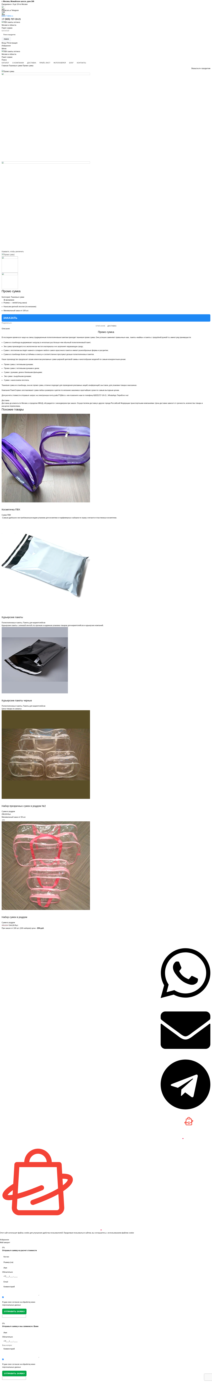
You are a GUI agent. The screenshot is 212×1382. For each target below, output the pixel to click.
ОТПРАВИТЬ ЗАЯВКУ (14, 1311)
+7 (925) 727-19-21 (62, 938)
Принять (5, 1236)
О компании (6, 946)
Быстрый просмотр (4, 912)
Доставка (5, 954)
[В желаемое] (10, 912)
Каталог (5, 942)
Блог (4, 950)
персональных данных (11, 1305)
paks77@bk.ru (113, 938)
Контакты (5, 963)
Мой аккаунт (7, 959)
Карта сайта (6, 967)
